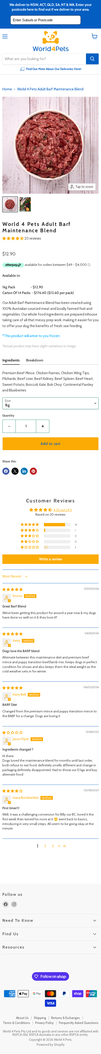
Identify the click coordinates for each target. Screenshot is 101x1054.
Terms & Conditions (16, 1023)
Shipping (40, 1018)
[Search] (92, 58)
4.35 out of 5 (63, 510)
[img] (12, 589)
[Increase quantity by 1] (42, 426)
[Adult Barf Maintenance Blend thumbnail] (10, 204)
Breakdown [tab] (34, 360)
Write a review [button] (50, 559)
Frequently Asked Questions (78, 1023)
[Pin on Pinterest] (33, 471)
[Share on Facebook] (5, 471)
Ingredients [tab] (10, 360)
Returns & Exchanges (65, 1018)
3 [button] (53, 846)
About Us (22, 1018)
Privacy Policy (44, 1023)
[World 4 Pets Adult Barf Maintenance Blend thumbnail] (25, 204)
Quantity (8, 415)
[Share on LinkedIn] (24, 471)
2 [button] (45, 846)
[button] (13, 238)
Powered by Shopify (51, 1044)
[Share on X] (15, 471)
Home (7, 89)
